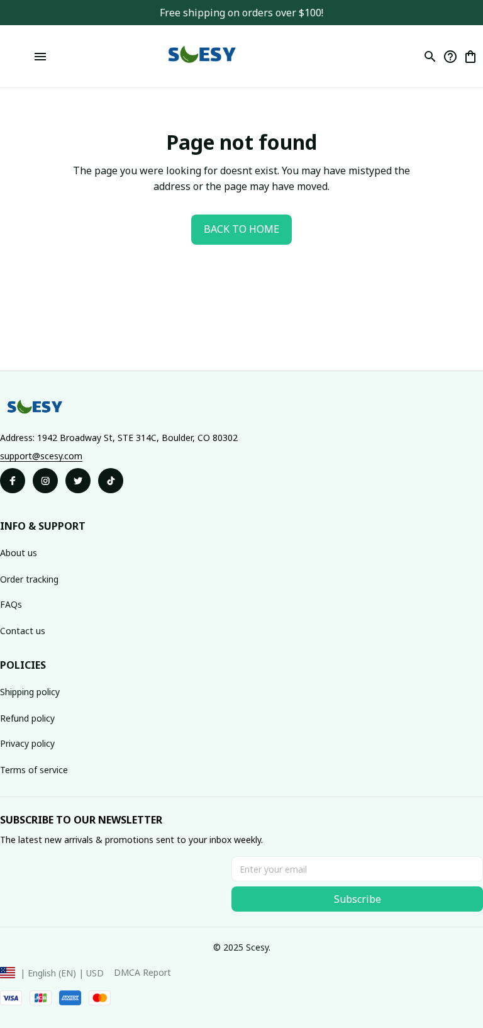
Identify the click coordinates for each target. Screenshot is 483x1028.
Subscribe (357, 899)
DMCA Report (142, 972)
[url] (41, 456)
